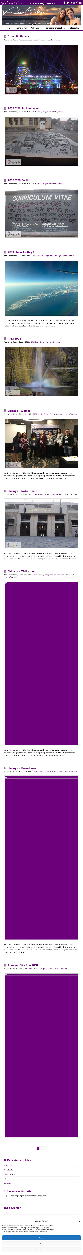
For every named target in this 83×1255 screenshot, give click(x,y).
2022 (33, 342)
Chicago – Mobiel (19, 411)
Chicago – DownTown (22, 768)
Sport (37, 342)
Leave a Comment (53, 342)
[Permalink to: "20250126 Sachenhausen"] (41, 141)
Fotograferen (50, 40)
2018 (35, 414)
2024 (35, 256)
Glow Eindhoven (18, 36)
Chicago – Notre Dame (22, 491)
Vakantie (61, 112)
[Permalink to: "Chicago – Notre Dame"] (41, 523)
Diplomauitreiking (10, 1174)
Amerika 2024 (9, 1170)
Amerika (40, 256)
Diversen (42, 40)
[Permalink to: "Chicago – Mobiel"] (41, 443)
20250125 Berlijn (19, 180)
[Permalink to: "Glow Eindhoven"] (41, 69)
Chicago (46, 414)
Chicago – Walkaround (22, 571)
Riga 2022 (14, 338)
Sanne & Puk (37, 969)
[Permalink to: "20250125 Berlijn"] (41, 213)
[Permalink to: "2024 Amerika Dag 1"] (41, 288)
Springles (7, 1183)
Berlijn (39, 112)
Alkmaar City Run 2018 (23, 965)
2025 (36, 40)
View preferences (41, 1250)
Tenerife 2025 (9, 1166)
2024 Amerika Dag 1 (21, 252)
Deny (41, 1244)
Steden (58, 40)
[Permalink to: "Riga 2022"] (41, 371)
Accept (41, 1238)
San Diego (57, 256)
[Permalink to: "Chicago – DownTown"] (41, 858)
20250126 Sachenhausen (24, 108)
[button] (80, 1221)
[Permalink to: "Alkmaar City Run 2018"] (41, 1055)
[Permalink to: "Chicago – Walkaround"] (41, 663)
